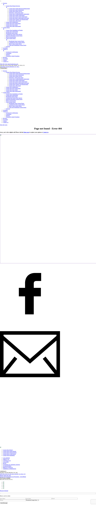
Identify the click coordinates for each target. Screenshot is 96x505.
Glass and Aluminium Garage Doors (17, 107)
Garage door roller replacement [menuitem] (13, 26)
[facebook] (30, 323)
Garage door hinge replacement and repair (19, 83)
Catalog (5, 121)
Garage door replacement (12, 95)
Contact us (45, 132)
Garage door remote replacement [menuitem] (16, 15)
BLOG (4, 463)
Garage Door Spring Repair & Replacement (19, 73)
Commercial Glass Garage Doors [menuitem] (17, 42)
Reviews (5, 118)
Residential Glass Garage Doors (16, 103)
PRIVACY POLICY (8, 467)
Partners (8, 115)
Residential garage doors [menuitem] (12, 33)
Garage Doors (6, 92)
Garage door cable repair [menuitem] (15, 20)
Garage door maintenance (12, 87)
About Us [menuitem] (5, 50)
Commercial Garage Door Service (14, 98)
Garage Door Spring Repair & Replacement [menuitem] (19, 8)
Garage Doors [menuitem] (6, 28)
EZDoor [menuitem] (8, 46)
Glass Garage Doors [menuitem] (11, 39)
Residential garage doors (12, 96)
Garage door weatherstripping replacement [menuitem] (19, 14)
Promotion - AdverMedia (20, 476)
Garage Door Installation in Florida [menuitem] (14, 30)
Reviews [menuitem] (5, 57)
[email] (30, 384)
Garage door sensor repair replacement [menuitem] (18, 16)
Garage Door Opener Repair (9, 452)
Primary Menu (4, 68)
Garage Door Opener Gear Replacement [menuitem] (18, 19)
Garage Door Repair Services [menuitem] (13, 6)
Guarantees (8, 114)
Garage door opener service (15, 76)
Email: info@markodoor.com (7, 476)
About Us (5, 111)
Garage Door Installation (9, 455)
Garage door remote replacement (16, 80)
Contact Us (5, 122)
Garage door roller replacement (13, 91)
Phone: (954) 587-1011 (5, 475)
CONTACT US (7, 460)
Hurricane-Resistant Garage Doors (14, 99)
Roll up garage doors (11, 100)
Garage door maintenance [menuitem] (12, 22)
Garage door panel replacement (16, 75)
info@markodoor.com (13, 64)
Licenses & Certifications (12, 112)
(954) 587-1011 (3, 64)
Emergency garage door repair (16, 77)
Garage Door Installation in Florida (14, 94)
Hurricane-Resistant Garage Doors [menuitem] (14, 35)
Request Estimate (4, 490)
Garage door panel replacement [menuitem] (16, 10)
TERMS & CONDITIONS (9, 468)
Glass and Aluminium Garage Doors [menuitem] (17, 45)
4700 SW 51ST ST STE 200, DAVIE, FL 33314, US (12, 474)
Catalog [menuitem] (5, 60)
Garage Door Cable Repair (9, 454)
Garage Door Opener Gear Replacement (18, 84)
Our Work (5, 119)
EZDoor (8, 108)
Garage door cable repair (15, 85)
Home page (26, 132)
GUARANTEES (7, 466)
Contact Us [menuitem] (5, 61)
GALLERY (6, 462)
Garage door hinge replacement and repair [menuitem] (19, 18)
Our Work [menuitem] (5, 58)
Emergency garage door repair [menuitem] (16, 12)
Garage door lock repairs (12, 89)
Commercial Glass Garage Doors (17, 104)
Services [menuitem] (5, 4)
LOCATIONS (6, 458)
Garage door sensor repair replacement (18, 81)
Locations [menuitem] (5, 48)
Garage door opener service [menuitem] (15, 11)
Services (5, 70)
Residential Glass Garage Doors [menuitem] (16, 41)
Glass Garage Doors (11, 102)
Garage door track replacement (13, 88)
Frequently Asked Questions (12, 117)
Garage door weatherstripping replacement (19, 79)
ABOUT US (6, 459)
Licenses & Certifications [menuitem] (12, 52)
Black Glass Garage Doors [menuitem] (15, 43)
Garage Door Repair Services (13, 72)
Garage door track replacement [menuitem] (13, 23)
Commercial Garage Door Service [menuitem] (14, 34)
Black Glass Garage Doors (15, 106)
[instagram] (30, 444)
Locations (5, 110)
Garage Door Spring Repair (9, 451)
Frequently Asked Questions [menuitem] (12, 56)
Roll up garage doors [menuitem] (11, 37)
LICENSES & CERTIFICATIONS (11, 464)
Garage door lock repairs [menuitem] (12, 25)
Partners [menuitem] (8, 54)
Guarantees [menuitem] (8, 53)
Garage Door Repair (8, 450)
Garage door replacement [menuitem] (12, 31)
